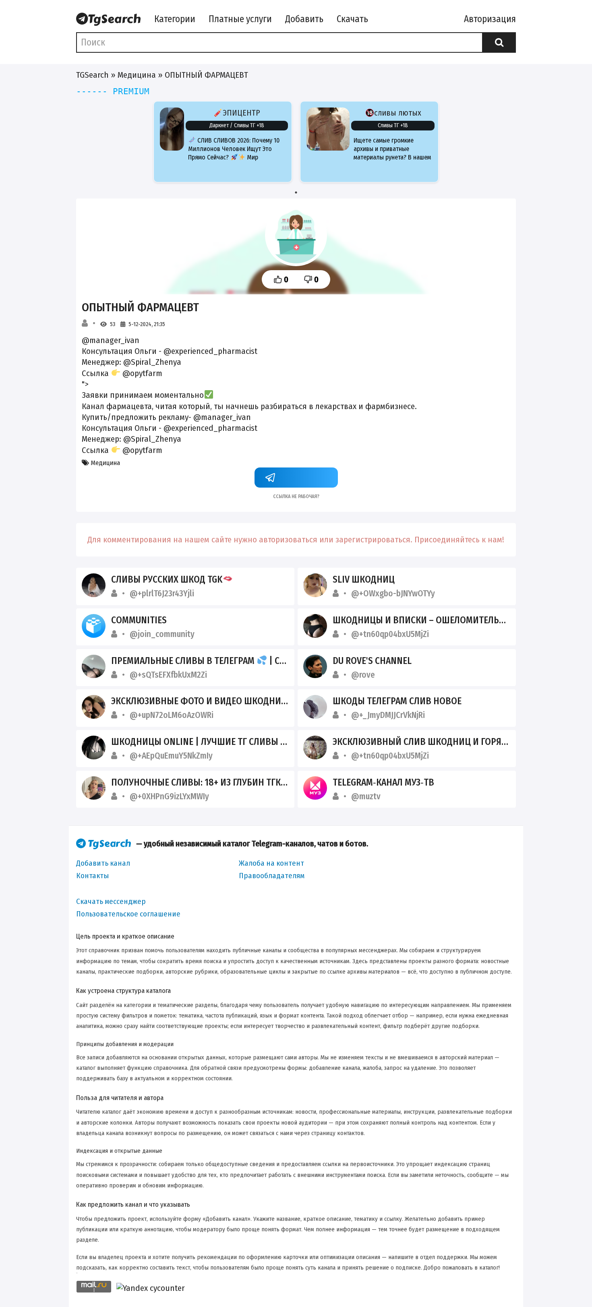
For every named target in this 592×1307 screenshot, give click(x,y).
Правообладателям (271, 875)
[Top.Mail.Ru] (94, 1288)
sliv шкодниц (364, 579)
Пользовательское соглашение (128, 913)
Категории (174, 19)
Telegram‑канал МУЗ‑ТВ (383, 782)
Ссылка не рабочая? (296, 496)
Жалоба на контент (271, 863)
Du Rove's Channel (372, 660)
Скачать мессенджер (111, 901)
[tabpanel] (222, 141)
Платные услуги (240, 19)
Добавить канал (103, 863)
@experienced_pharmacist (210, 351)
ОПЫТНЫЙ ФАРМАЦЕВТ (140, 307)
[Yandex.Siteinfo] (150, 1288)
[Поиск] (499, 42)
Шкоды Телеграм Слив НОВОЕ (397, 701)
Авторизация (490, 19)
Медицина (137, 75)
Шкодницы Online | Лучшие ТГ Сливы (195, 741)
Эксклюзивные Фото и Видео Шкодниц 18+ (207, 701)
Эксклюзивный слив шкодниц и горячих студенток (449, 741)
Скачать (352, 19)
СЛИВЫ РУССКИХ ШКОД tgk (166, 579)
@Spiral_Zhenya (152, 362)
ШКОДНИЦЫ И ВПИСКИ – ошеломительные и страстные (454, 620)
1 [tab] (296, 192)
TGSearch (92, 75)
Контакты (92, 875)
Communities (139, 620)
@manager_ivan (222, 417)
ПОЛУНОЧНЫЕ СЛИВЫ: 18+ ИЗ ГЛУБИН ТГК (197, 782)
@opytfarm (142, 373)
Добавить (304, 19)
